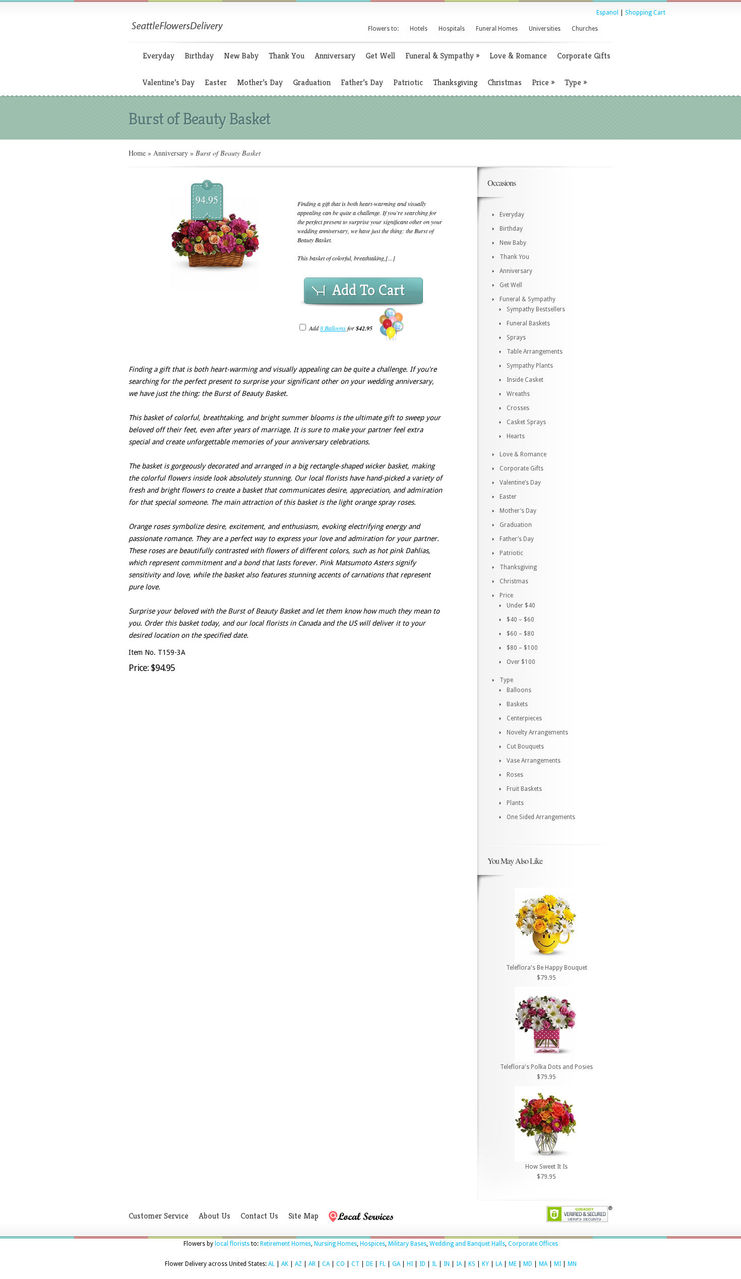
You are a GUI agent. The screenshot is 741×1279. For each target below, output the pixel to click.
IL (434, 1263)
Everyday (158, 55)
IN (447, 1263)
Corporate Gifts (583, 55)
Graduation (312, 82)
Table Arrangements (535, 351)
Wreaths (518, 393)
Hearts (516, 436)
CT (355, 1263)
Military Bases (407, 1243)
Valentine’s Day (169, 82)
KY (485, 1263)
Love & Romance (518, 55)
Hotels (418, 28)
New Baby (241, 55)
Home (137, 153)
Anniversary (335, 55)
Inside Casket (525, 379)
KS (471, 1263)
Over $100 (521, 661)
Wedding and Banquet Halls (467, 1243)
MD (527, 1263)
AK (284, 1263)
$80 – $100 (522, 647)
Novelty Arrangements (537, 732)
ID (422, 1263)
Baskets (517, 704)
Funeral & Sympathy (442, 55)
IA (459, 1263)
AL (271, 1263)
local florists (232, 1243)
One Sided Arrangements (541, 817)
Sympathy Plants (530, 365)
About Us (214, 1215)
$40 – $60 (520, 619)
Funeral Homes (497, 28)
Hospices (372, 1243)
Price (543, 82)
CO (340, 1263)
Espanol (607, 12)
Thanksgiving (455, 82)
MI (557, 1263)
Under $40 (521, 605)
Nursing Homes (335, 1243)
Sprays (516, 337)
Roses (515, 774)
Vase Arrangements (534, 760)
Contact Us (259, 1215)
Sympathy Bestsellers (536, 309)
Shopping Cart (645, 12)
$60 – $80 (520, 633)
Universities (545, 28)
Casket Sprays (526, 422)
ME (513, 1263)
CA (326, 1263)
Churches (585, 28)
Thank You (286, 55)
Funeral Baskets (528, 323)
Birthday (199, 55)
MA (543, 1263)
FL (383, 1263)
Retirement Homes (285, 1243)
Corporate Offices (533, 1243)
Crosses (518, 408)
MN (572, 1263)
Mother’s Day (260, 82)
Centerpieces (524, 718)
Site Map (303, 1215)
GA (396, 1263)
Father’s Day (362, 82)
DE (369, 1263)
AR (312, 1263)
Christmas (504, 82)
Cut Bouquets (525, 746)
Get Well (380, 55)
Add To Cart (368, 290)
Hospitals (452, 28)
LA (499, 1263)
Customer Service (159, 1215)
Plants (515, 802)
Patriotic (408, 82)
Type (576, 82)
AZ (298, 1263)
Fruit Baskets (524, 788)
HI (410, 1263)
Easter (216, 82)
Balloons (519, 690)
